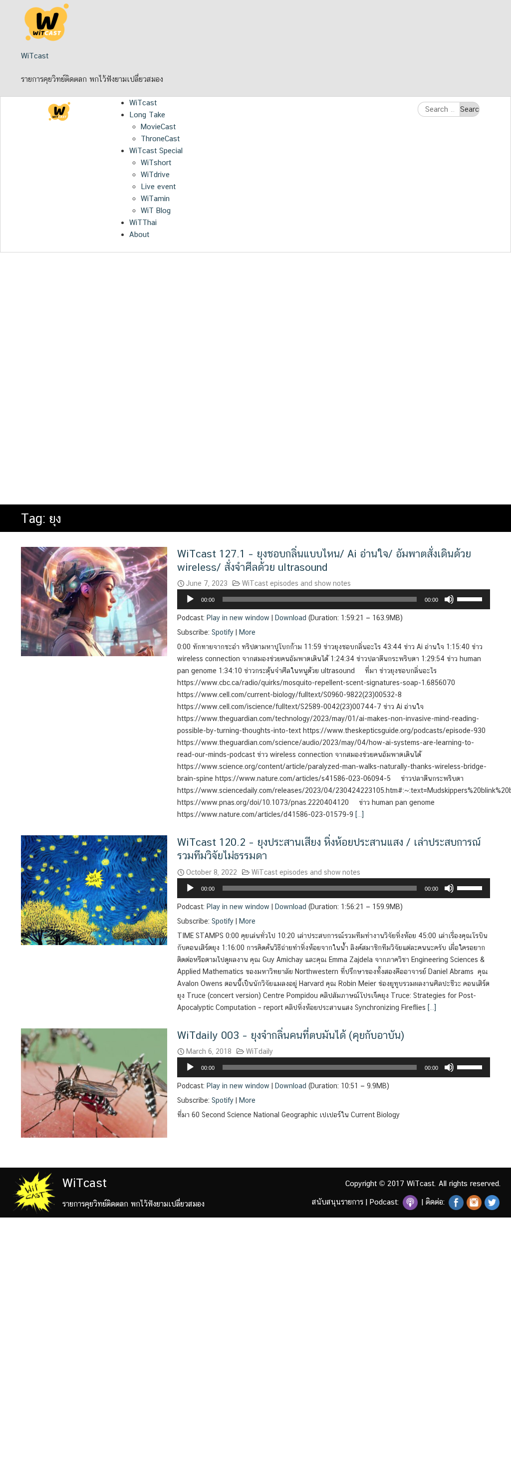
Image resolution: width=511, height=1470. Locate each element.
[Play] (190, 599)
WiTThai (143, 222)
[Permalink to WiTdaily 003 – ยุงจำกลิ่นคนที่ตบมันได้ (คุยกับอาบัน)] (94, 1082)
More (247, 632)
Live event (158, 186)
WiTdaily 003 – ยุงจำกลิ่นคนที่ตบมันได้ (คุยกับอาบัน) (290, 1035)
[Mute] (449, 599)
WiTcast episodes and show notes (296, 583)
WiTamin (155, 198)
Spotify (223, 632)
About (139, 234)
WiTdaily (259, 1051)
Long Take (147, 114)
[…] (358, 814)
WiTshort (156, 162)
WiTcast (34, 55)
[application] (333, 599)
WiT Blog (156, 210)
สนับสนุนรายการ (337, 1202)
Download (290, 618)
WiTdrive (155, 174)
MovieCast (158, 126)
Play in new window (238, 618)
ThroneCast (160, 138)
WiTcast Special (156, 150)
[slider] (471, 598)
